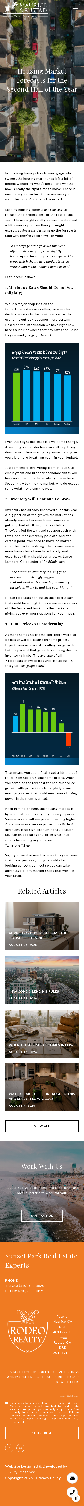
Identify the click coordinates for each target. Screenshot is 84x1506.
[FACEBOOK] (9, 1448)
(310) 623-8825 (31, 1285)
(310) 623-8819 (30, 1291)
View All (42, 1126)
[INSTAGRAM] (20, 1448)
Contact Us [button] (42, 1215)
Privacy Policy (19, 1421)
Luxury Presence (20, 1472)
